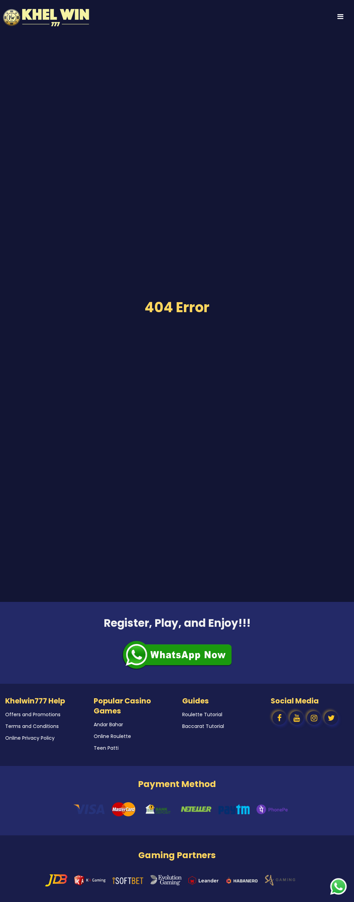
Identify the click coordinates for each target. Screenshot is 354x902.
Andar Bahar (108, 724)
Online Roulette (112, 736)
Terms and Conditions (32, 726)
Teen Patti (106, 748)
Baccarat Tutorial (203, 726)
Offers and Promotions (32, 714)
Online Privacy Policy (30, 738)
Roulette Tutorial (202, 714)
